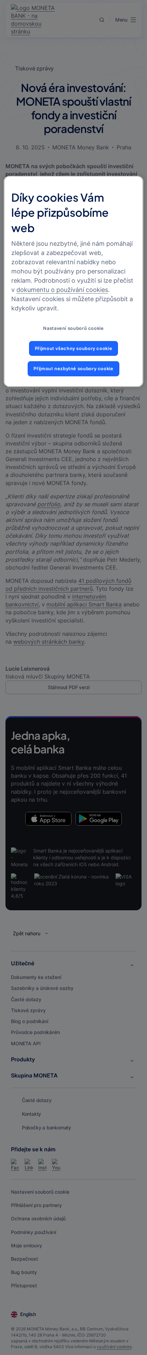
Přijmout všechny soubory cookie (73, 348)
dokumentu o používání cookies (62, 289)
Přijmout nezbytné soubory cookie (73, 368)
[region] (74, 281)
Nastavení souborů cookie (73, 328)
